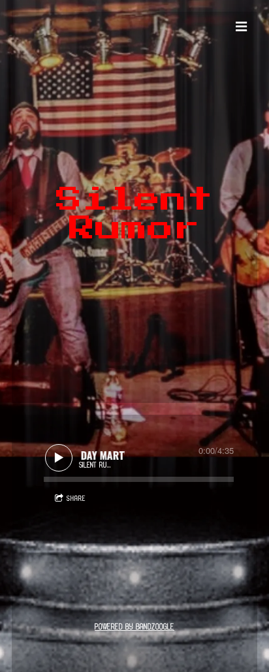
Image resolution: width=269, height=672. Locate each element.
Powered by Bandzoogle (134, 627)
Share (76, 499)
